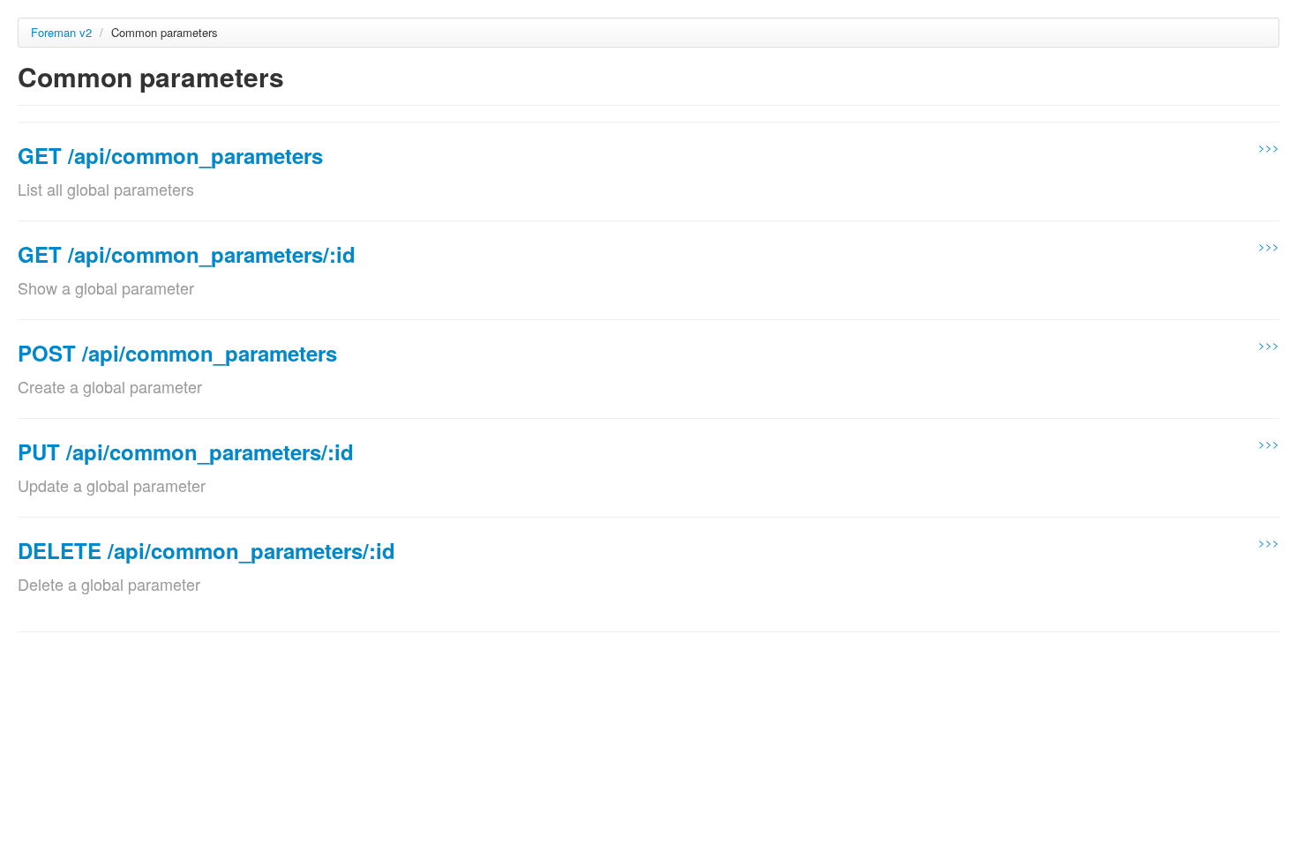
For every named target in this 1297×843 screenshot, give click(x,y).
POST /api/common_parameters (177, 353)
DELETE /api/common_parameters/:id (206, 550)
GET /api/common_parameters (170, 155)
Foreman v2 (61, 32)
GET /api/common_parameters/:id (187, 254)
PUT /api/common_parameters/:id (186, 451)
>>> (1268, 146)
